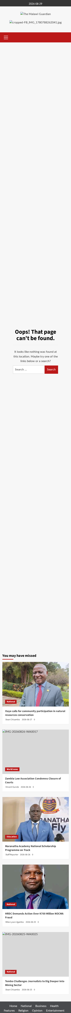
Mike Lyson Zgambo (14, 922)
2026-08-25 (31, 922)
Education (12, 836)
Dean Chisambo (12, 719)
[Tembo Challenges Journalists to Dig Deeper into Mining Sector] (35, 954)
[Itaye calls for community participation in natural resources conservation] (35, 684)
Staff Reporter (11, 854)
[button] (6, 36)
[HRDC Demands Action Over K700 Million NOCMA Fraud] (35, 887)
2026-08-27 (27, 719)
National (11, 701)
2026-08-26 (25, 854)
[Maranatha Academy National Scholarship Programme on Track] (35, 819)
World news (12, 769)
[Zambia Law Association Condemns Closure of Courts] (35, 752)
